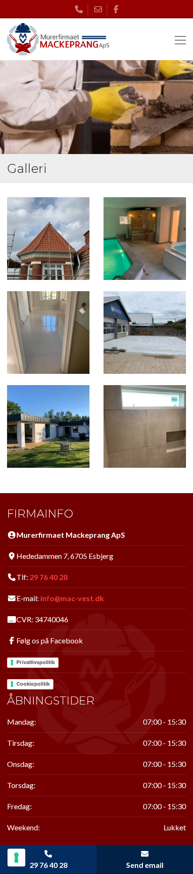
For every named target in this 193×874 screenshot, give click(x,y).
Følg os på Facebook (49, 640)
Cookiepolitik (33, 684)
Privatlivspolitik (35, 662)
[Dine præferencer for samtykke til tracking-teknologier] (16, 857)
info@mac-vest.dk (72, 598)
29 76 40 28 (48, 576)
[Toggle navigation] (177, 39)
